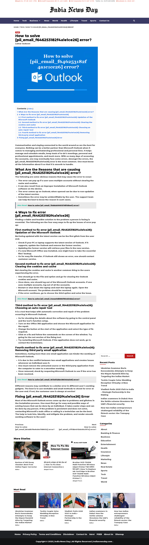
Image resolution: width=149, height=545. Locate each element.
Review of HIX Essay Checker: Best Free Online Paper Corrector (26, 464)
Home (16, 21)
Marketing (106, 459)
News (46, 21)
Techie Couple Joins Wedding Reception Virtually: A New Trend (116, 383)
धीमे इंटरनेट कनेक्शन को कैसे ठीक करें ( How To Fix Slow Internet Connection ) (55, 464)
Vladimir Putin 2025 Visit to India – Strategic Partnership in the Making (117, 392)
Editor (17, 469)
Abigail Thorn (48, 469)
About (104, 429)
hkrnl (92, 534)
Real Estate (106, 467)
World (55, 21)
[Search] (134, 21)
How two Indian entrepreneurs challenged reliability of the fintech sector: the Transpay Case (116, 412)
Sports (93, 21)
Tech (24, 21)
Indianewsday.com (102, 541)
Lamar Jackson (22, 44)
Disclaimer (68, 534)
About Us (108, 534)
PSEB (99, 534)
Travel (84, 21)
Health (64, 21)
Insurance (106, 452)
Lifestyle (74, 21)
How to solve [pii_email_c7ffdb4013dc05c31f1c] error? (77, 427)
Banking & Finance (110, 433)
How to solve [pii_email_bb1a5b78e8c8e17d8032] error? (35, 427)
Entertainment (108, 444)
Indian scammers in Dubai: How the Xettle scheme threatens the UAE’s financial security (117, 401)
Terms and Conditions (50, 534)
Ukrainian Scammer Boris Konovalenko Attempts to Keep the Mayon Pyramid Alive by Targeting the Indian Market (117, 372)
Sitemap (119, 534)
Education (106, 441)
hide (30, 109)
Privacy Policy (30, 534)
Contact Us (104, 21)
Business (34, 21)
